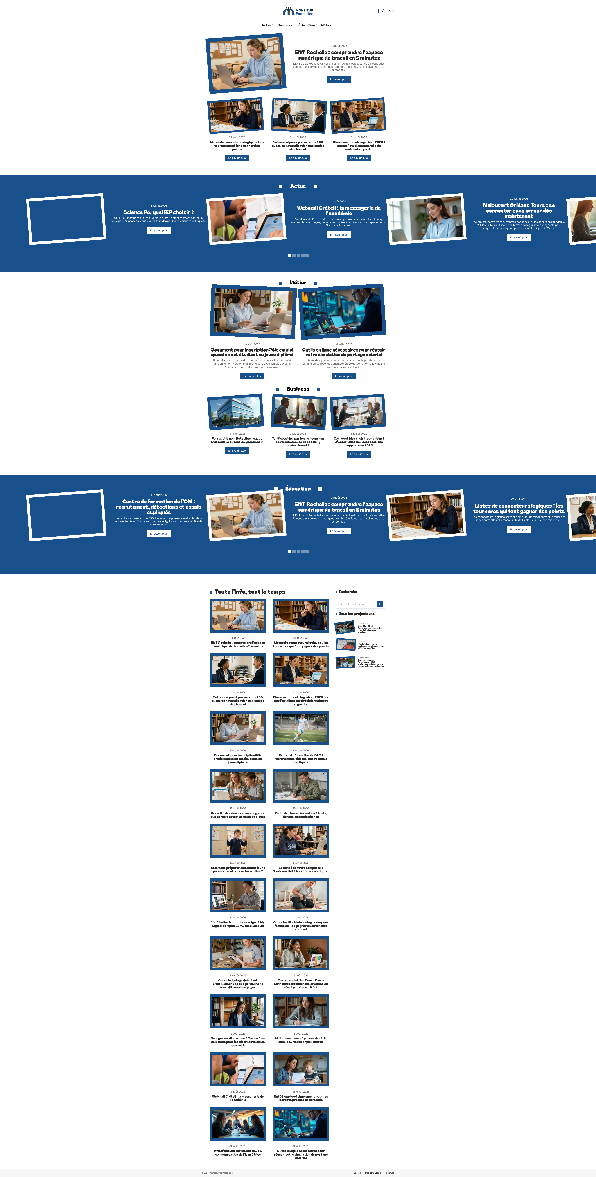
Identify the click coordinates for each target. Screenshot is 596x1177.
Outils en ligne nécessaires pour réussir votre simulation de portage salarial (344, 352)
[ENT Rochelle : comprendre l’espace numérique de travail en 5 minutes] (246, 63)
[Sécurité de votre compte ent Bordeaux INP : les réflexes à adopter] (301, 841)
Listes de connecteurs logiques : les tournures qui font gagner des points (237, 145)
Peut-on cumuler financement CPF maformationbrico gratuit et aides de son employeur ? (371, 664)
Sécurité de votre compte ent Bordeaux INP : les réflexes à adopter (301, 869)
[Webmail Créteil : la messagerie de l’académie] (246, 219)
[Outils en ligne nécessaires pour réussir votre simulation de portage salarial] (342, 312)
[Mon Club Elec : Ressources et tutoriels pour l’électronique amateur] (344, 627)
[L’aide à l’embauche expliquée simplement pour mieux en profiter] (346, 644)
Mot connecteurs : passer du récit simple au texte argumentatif (301, 1040)
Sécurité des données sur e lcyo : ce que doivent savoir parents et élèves (237, 815)
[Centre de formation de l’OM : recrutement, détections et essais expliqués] (66, 515)
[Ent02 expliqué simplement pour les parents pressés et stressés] (301, 1069)
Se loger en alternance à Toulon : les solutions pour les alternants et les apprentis (238, 1041)
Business (298, 388)
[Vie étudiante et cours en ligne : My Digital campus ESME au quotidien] (238, 895)
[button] (289, 255)
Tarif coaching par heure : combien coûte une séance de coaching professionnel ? (298, 441)
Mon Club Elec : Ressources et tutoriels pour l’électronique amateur (370, 629)
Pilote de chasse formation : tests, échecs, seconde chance (301, 815)
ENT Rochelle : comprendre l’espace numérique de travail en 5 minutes (339, 54)
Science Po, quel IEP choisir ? (158, 212)
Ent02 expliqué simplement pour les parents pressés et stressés (301, 1098)
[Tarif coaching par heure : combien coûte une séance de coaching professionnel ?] (299, 412)
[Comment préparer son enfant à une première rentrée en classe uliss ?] (238, 841)
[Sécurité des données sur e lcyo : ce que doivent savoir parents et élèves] (238, 786)
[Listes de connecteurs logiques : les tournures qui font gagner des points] (235, 115)
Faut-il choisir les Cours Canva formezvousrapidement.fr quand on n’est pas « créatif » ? (301, 983)
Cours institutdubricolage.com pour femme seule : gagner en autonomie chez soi (301, 925)
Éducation (298, 488)
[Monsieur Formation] (298, 11)
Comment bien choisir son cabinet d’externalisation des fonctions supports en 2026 (359, 441)
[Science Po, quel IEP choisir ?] (66, 219)
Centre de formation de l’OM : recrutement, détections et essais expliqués (159, 506)
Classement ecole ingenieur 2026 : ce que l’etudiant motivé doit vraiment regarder (359, 145)
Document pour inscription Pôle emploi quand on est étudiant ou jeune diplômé (252, 352)
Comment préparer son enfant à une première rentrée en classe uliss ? (238, 869)
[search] (383, 11)
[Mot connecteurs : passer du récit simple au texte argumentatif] (301, 1011)
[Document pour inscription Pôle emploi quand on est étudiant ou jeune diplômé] (253, 311)
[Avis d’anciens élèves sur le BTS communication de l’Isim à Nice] (238, 1124)
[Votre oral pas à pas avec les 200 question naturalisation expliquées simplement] (299, 116)
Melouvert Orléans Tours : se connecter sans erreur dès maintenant (519, 210)
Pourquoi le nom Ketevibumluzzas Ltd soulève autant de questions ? (237, 440)
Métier (297, 282)
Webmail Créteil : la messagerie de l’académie (339, 210)
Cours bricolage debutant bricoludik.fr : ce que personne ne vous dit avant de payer (238, 983)
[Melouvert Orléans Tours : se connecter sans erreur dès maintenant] (426, 219)
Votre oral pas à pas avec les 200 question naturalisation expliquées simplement (298, 145)
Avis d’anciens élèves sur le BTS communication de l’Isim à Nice (238, 1152)
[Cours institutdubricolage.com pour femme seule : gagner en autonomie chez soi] (301, 895)
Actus (298, 186)
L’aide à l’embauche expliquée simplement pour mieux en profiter (371, 646)
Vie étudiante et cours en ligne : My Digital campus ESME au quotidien (237, 924)
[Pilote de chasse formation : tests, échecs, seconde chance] (301, 786)
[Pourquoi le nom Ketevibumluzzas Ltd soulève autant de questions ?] (235, 412)
